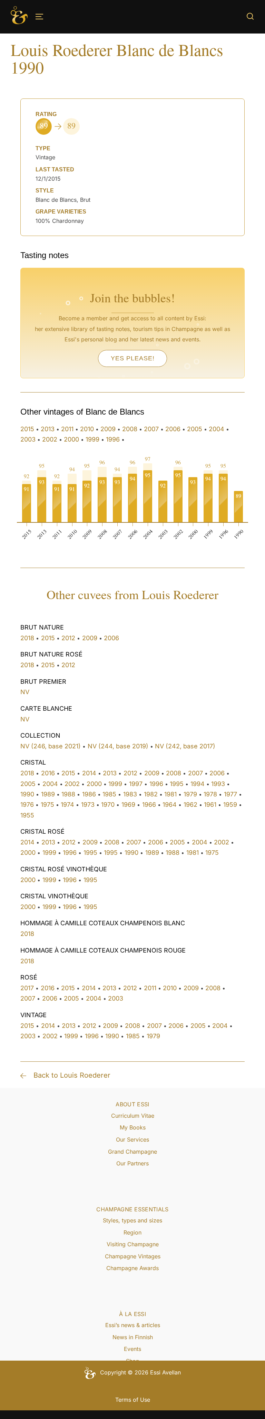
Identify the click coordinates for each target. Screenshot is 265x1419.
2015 (27, 429)
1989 (48, 794)
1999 (92, 439)
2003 (28, 439)
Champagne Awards (132, 1268)
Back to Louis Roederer (71, 1075)
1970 (108, 804)
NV (24, 692)
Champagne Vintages (132, 1256)
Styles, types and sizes (132, 1220)
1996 (113, 439)
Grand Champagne (132, 1151)
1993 (218, 783)
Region (132, 1232)
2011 (67, 429)
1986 (89, 794)
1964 (170, 804)
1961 (210, 804)
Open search (250, 16)
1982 (151, 794)
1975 (47, 804)
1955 (27, 815)
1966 (149, 804)
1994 (197, 783)
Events (132, 1348)
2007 (151, 429)
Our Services (132, 1139)
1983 (130, 794)
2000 (71, 439)
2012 (68, 638)
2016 (48, 773)
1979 (190, 794)
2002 (49, 439)
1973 (88, 804)
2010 (87, 429)
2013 (48, 429)
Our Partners (132, 1163)
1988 (68, 794)
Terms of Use (132, 1399)
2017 (27, 988)
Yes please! (133, 358)
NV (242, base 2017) (185, 746)
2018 (27, 638)
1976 (27, 804)
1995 (177, 783)
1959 (230, 804)
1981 (170, 794)
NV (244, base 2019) (118, 746)
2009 (108, 429)
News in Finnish (132, 1337)
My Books (133, 1127)
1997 (136, 783)
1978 (210, 794)
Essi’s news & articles (132, 1325)
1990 (27, 794)
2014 (89, 773)
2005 (194, 429)
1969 (128, 804)
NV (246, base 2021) (50, 746)
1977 (230, 794)
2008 (129, 429)
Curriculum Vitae (132, 1115)
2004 (216, 429)
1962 (190, 804)
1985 (109, 794)
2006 (172, 429)
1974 (67, 804)
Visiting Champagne (133, 1244)
